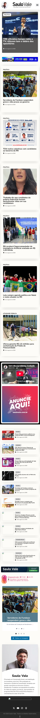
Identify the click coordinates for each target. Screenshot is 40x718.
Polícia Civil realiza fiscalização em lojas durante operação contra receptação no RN (25, 557)
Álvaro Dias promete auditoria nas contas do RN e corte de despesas (25, 434)
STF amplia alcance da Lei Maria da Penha (25, 475)
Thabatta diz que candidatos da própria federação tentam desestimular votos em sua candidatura (16, 200)
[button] (37, 5)
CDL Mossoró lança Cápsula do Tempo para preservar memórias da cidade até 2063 (25, 449)
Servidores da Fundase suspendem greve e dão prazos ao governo (18, 101)
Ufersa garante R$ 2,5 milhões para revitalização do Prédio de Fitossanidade (18, 346)
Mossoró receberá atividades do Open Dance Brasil (24, 529)
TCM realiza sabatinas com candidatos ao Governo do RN (19, 150)
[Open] (20, 604)
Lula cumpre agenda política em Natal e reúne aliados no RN (19, 296)
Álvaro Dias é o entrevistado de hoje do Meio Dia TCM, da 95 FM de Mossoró (25, 462)
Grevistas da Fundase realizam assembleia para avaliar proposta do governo (25, 489)
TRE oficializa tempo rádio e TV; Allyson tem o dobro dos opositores (18, 41)
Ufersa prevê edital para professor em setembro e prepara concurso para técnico (25, 543)
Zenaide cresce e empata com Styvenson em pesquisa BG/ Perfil (25, 502)
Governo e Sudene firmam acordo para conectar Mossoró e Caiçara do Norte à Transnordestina (25, 516)
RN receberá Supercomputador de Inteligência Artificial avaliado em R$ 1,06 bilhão (19, 248)
